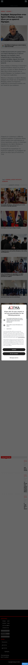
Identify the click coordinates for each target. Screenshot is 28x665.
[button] (14, 329)
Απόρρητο (25, 663)
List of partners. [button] (21, 337)
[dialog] (14, 332)
